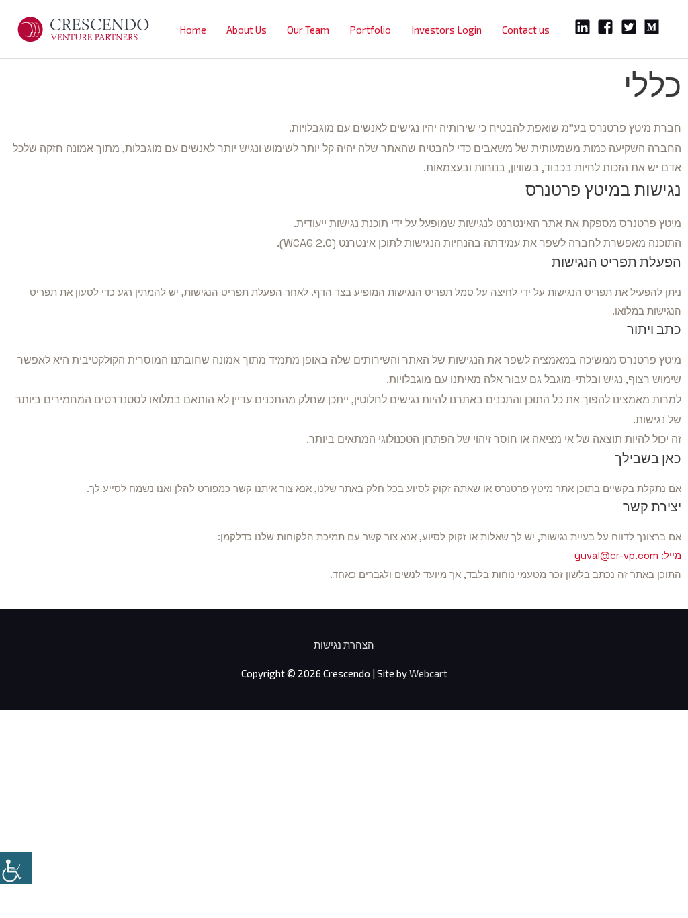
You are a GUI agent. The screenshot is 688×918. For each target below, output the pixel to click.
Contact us (526, 30)
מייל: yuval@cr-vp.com (627, 555)
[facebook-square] (607, 27)
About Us (246, 30)
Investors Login (446, 30)
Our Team (308, 30)
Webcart (428, 673)
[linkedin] (584, 27)
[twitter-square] (631, 27)
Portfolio (370, 30)
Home (192, 30)
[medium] (654, 27)
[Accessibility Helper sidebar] (16, 868)
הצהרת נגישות (344, 644)
